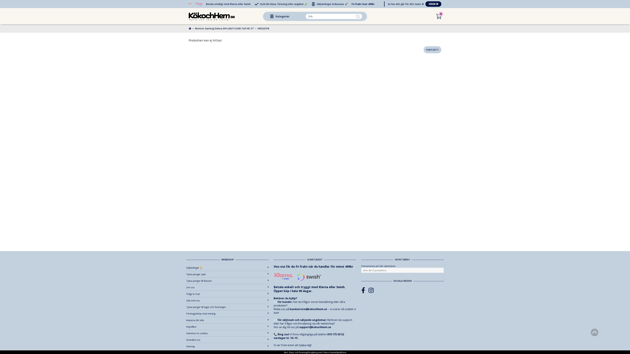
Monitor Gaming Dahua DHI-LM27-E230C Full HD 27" (224, 28)
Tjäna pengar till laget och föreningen (206, 307)
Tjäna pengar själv (196, 274)
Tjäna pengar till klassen (199, 280)
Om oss (190, 287)
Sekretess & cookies (197, 333)
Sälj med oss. (193, 300)
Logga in (433, 4)
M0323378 (263, 28)
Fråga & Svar (193, 293)
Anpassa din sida (195, 320)
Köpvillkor (191, 326)
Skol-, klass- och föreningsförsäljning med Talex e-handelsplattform (315, 352)
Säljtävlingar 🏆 (194, 267)
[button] (272, 16)
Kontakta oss (193, 339)
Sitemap (190, 346)
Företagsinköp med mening (200, 313)
